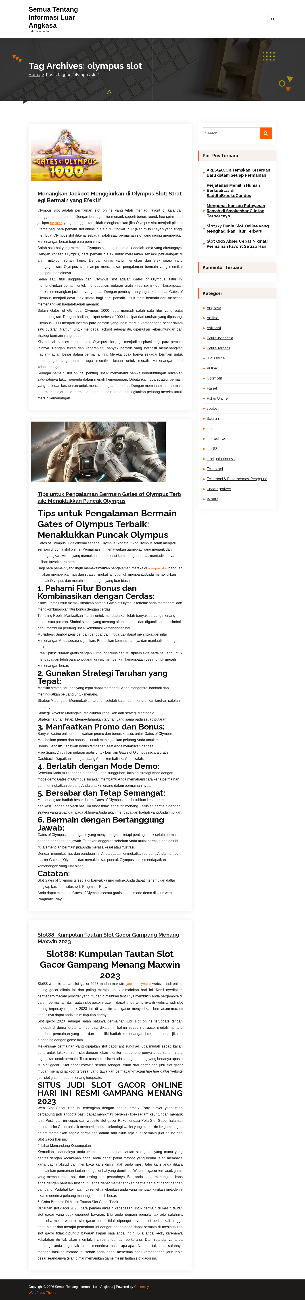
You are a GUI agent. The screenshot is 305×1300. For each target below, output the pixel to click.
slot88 (212, 449)
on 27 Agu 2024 (62, 179)
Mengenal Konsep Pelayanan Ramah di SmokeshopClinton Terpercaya (236, 210)
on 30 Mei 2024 (59, 883)
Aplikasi (213, 318)
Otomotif (214, 378)
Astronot (214, 328)
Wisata (212, 499)
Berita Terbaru (218, 348)
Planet (212, 388)
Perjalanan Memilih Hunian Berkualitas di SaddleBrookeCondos (233, 190)
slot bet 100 (216, 439)
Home (34, 74)
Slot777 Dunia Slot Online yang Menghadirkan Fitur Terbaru (238, 228)
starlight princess (221, 459)
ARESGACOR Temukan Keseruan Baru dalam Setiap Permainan (238, 173)
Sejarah (213, 418)
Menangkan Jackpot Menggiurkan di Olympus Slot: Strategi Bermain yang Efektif (110, 197)
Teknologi (215, 469)
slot (106, 179)
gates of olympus (138, 984)
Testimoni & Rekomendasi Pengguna (237, 479)
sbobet (213, 408)
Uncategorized (111, 883)
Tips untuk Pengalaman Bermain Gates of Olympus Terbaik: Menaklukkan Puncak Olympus (109, 497)
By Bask (87, 179)
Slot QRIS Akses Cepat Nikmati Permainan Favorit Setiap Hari (237, 244)
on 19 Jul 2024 (61, 480)
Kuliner (212, 368)
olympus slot (157, 568)
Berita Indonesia (220, 338)
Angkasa (214, 308)
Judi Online (216, 358)
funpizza (56, 223)
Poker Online (217, 398)
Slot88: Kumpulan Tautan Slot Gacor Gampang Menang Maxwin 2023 (108, 938)
